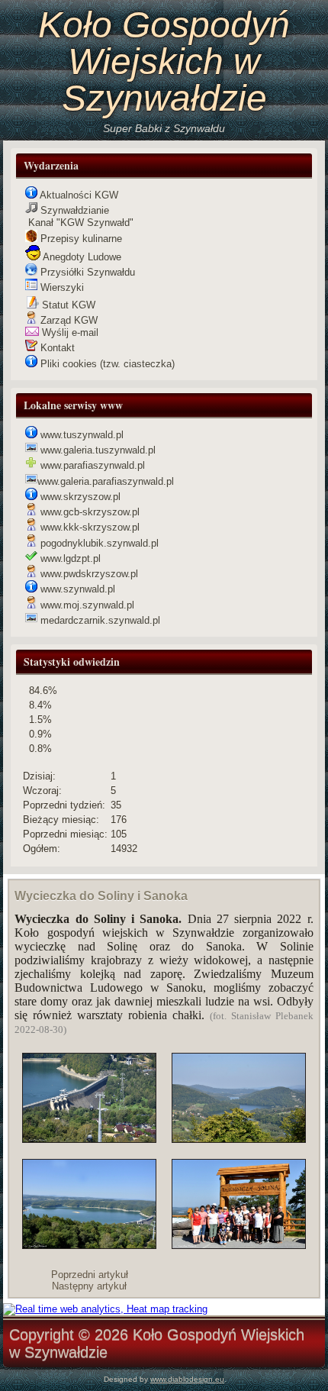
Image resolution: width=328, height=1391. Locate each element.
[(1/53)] (89, 1099)
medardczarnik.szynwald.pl (98, 620)
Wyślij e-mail (68, 332)
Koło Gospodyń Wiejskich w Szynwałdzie (164, 61)
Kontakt (56, 347)
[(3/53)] (239, 1099)
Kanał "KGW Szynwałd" (79, 222)
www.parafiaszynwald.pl (91, 465)
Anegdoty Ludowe (80, 257)
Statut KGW (67, 305)
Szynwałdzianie (73, 210)
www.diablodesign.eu (187, 1379)
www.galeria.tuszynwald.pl (96, 450)
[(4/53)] (239, 1205)
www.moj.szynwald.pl (85, 605)
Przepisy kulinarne (79, 238)
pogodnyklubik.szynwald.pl (98, 543)
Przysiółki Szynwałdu (86, 272)
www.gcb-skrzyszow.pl (88, 512)
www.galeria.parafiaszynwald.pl (105, 481)
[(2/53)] (89, 1205)
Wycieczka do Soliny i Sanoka (101, 895)
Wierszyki (60, 287)
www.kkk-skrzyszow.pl (88, 527)
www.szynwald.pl (76, 589)
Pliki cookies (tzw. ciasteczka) (106, 364)
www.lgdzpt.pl (69, 558)
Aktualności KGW (77, 195)
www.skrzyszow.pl (79, 496)
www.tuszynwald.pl (80, 435)
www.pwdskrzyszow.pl (87, 573)
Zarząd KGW (67, 320)
